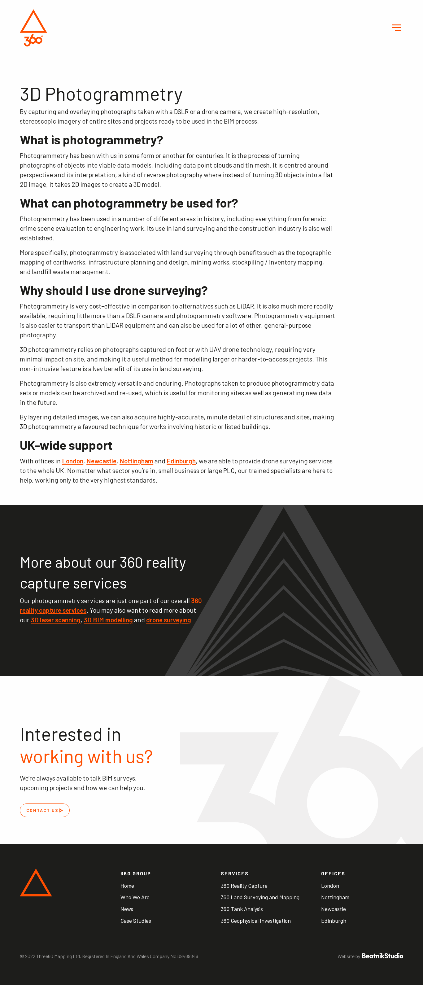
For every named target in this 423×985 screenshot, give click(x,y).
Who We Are (135, 897)
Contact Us (42, 810)
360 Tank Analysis (242, 908)
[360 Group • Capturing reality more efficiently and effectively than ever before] (33, 27)
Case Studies (135, 920)
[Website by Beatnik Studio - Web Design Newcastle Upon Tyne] (382, 956)
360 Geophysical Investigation (256, 920)
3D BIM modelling (108, 620)
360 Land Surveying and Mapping (260, 897)
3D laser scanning (56, 620)
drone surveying (168, 620)
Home (127, 885)
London (72, 461)
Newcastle (101, 461)
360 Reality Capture (244, 885)
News (126, 908)
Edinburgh (181, 461)
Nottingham (136, 461)
